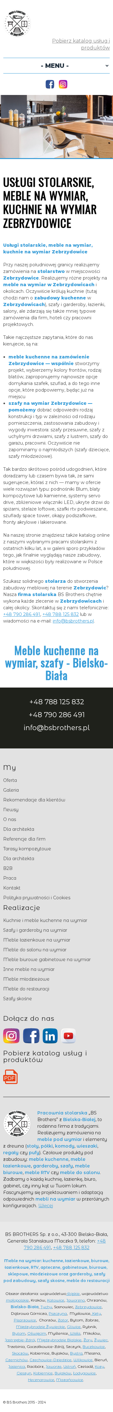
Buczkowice (94, 1346)
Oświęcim (36, 1333)
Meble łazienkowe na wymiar (36, 940)
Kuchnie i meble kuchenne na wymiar (45, 920)
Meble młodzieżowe (26, 979)
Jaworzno (75, 1300)
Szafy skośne (17, 998)
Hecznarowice (41, 1379)
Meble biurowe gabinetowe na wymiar (47, 959)
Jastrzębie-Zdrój (20, 1340)
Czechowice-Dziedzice (51, 1359)
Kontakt (11, 888)
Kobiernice (43, 1373)
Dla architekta (18, 829)
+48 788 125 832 (60, 614)
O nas (9, 819)
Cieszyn (24, 1373)
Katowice (55, 1300)
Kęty (96, 1313)
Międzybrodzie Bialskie (59, 1340)
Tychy (46, 1306)
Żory (87, 1340)
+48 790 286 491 (21, 614)
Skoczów (20, 1353)
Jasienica (16, 1366)
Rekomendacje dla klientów (34, 800)
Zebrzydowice (88, 1306)
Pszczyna (58, 1313)
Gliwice (74, 1326)
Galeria (11, 790)
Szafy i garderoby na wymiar (35, 930)
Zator (63, 1320)
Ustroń (69, 1366)
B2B (8, 868)
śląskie (73, 1293)
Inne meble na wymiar (29, 969)
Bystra (76, 1353)
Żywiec (101, 1340)
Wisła (74, 1333)
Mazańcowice (69, 1379)
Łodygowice (84, 1373)
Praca (9, 878)
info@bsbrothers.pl (73, 621)
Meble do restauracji (26, 989)
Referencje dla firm (24, 839)
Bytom (18, 1333)
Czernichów (16, 1359)
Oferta (10, 780)
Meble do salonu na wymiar (35, 950)
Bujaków (63, 1373)
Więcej (45, 1205)
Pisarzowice (25, 1320)
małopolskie (17, 1300)
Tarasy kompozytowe (27, 849)
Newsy (11, 809)
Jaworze (54, 1366)
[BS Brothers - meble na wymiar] (17, 34)
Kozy (99, 1366)
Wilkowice (83, 1359)
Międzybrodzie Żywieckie (40, 1326)
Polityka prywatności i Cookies (36, 898)
